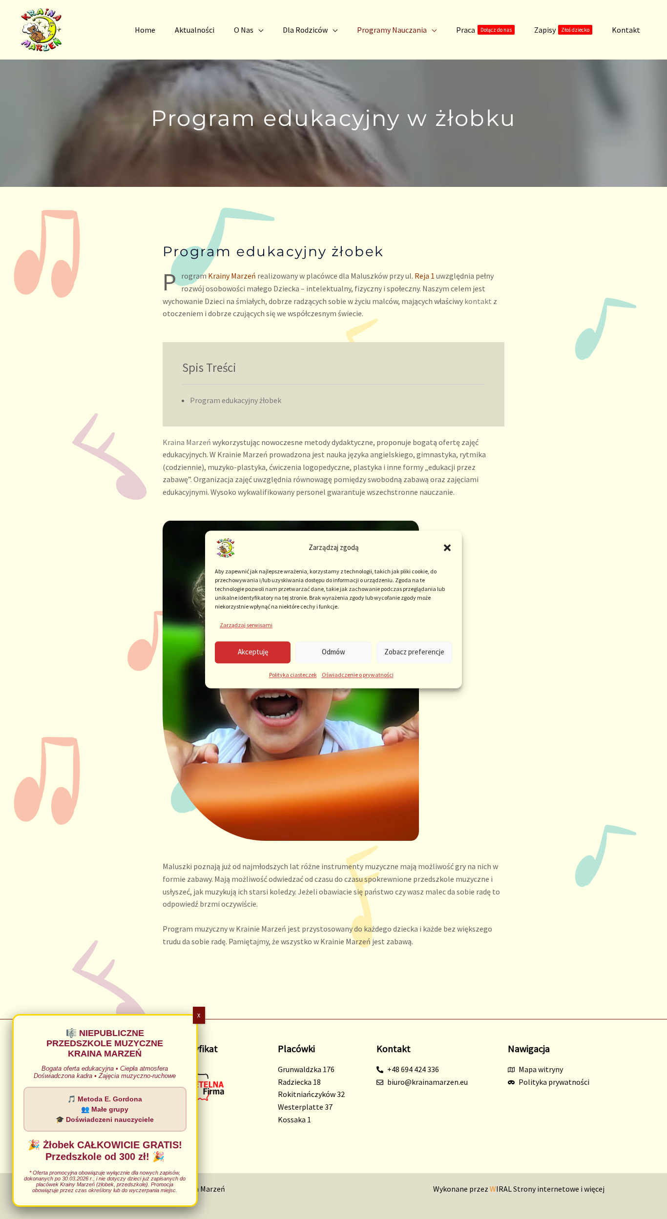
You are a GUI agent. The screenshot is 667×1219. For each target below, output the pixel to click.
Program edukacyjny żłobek (235, 400)
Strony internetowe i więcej (547, 1189)
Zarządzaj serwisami (246, 625)
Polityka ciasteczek (293, 674)
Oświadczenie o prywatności (358, 674)
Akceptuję (253, 652)
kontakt (478, 301)
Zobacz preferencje (414, 652)
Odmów (333, 652)
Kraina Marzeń (187, 442)
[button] (447, 547)
